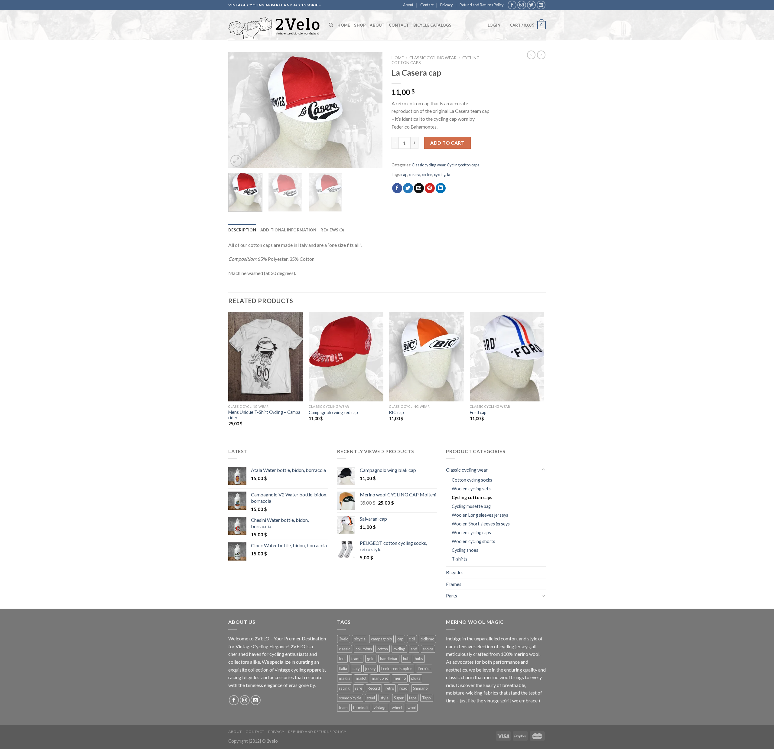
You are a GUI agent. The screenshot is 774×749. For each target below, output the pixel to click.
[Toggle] (543, 469)
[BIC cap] (426, 356)
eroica (428, 648)
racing (344, 688)
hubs (419, 658)
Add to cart (447, 143)
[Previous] (238, 110)
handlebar (389, 658)
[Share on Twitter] (408, 188)
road (403, 688)
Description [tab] (242, 229)
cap (404, 174)
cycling (440, 174)
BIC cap (396, 412)
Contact (427, 4)
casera (414, 174)
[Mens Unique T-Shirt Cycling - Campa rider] (265, 356)
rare (358, 688)
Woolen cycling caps (471, 532)
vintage (380, 707)
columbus (364, 648)
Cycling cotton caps (463, 164)
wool (412, 707)
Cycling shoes (465, 550)
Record (374, 688)
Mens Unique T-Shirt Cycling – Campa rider (264, 415)
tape (413, 697)
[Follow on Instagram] (521, 5)
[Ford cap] (507, 356)
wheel (397, 707)
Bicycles (454, 572)
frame (356, 658)
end (414, 648)
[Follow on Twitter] (531, 5)
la (448, 174)
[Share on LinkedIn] (441, 188)
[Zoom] (236, 161)
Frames (453, 584)
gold (371, 658)
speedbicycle (350, 697)
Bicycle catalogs (432, 25)
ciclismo (427, 638)
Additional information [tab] (288, 229)
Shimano (420, 688)
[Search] (331, 25)
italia (343, 668)
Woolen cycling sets (471, 488)
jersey (370, 668)
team (343, 707)
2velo (343, 638)
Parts (451, 595)
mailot (361, 678)
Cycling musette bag (471, 506)
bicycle (360, 638)
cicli (412, 638)
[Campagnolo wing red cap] (346, 356)
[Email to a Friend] (419, 188)
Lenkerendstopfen (396, 668)
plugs (415, 678)
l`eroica (424, 668)
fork (342, 658)
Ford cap (478, 412)
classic (344, 648)
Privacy (446, 4)
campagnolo (381, 638)
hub (406, 658)
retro (389, 688)
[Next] (371, 110)
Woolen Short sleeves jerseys (481, 523)
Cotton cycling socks (472, 479)
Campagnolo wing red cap (333, 412)
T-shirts (459, 558)
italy (356, 668)
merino (400, 678)
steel (371, 697)
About (408, 4)
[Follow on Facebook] (512, 5)
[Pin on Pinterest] (430, 188)
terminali (360, 707)
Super (399, 697)
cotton (427, 174)
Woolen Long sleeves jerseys (480, 515)
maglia (344, 678)
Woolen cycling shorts (473, 541)
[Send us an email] (541, 5)
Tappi (426, 697)
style (384, 697)
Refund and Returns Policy (482, 4)
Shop (360, 25)
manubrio (380, 678)
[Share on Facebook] (397, 188)
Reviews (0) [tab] (332, 229)
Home (343, 25)
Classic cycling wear (433, 57)
